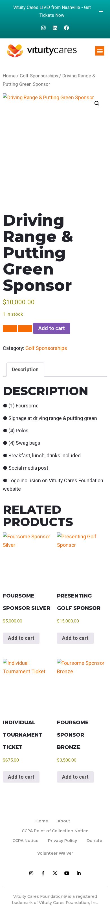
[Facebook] (66, 28)
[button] (99, 51)
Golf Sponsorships (39, 76)
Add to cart (51, 328)
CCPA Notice (25, 840)
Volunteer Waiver (55, 853)
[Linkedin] (55, 28)
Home (9, 76)
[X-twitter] (55, 873)
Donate (94, 840)
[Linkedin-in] (78, 873)
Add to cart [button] (21, 638)
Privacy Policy (62, 840)
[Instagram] (43, 28)
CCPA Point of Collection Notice (55, 830)
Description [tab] (25, 369)
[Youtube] (66, 873)
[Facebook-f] (43, 873)
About (64, 821)
